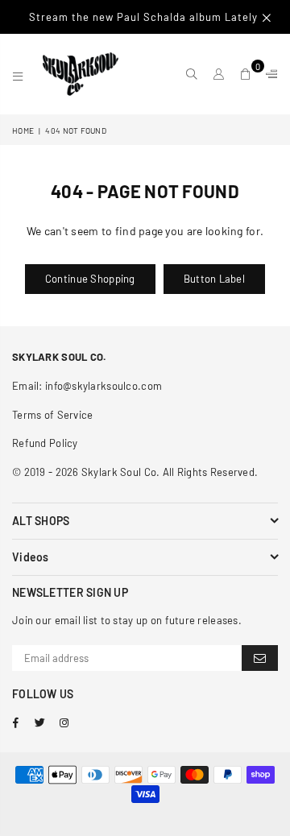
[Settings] (268, 74)
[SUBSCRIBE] (260, 658)
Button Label (214, 278)
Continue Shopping (90, 278)
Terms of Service (52, 414)
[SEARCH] (192, 74)
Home (23, 130)
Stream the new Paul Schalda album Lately (145, 16)
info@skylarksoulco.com (103, 385)
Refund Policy (45, 443)
